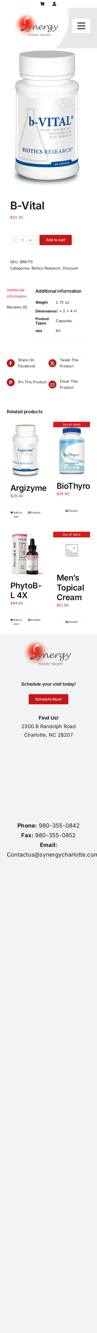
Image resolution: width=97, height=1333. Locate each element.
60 (58, 330)
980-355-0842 (59, 825)
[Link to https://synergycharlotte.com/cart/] (42, 4)
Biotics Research (46, 268)
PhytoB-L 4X (26, 590)
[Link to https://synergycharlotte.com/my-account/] (54, 4)
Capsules (64, 321)
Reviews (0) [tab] (17, 307)
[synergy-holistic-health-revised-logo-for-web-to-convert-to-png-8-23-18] (38, 9)
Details (35, 512)
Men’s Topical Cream (70, 587)
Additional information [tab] (17, 293)
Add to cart (55, 240)
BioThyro (73, 486)
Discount (70, 268)
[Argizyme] (25, 450)
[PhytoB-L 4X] (25, 554)
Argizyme (28, 488)
